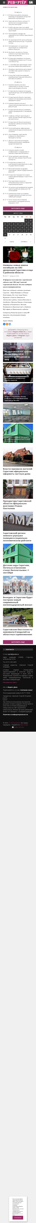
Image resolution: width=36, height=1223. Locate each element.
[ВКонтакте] (4, 324)
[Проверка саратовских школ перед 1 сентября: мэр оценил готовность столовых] (18, 413)
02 (31, 220)
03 (5, 224)
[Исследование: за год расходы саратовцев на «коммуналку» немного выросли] (18, 372)
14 (22, 227)
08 (26, 224)
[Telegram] (10, 324)
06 (18, 224)
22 (26, 231)
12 (13, 227)
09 (31, 224)
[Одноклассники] (7, 324)
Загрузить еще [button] (18, 208)
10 (5, 227)
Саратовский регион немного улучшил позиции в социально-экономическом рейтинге (17, 537)
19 (13, 231)
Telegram (21, 335)
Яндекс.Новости (19, 332)
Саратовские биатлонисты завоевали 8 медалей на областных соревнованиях (17, 632)
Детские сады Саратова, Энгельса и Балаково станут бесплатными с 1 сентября (16, 569)
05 (13, 224)
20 (18, 231)
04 (9, 224)
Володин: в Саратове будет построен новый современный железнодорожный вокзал (18, 601)
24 (5, 235)
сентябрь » (24, 242)
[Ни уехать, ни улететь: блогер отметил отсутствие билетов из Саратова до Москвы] (18, 392)
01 (26, 220)
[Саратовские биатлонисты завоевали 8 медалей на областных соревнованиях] (18, 617)
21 (22, 231)
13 (18, 227)
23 (31, 231)
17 (5, 231)
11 (9, 227)
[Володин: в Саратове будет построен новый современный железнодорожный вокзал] (18, 585)
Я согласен (18, 1217)
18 (9, 231)
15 (26, 227)
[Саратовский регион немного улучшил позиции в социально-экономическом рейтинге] (18, 521)
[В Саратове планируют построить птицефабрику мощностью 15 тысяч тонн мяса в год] (18, 433)
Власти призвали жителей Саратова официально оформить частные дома (17, 471)
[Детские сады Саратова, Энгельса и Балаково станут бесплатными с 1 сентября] (18, 553)
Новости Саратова (10, 7)
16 (31, 227)
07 (22, 224)
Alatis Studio (24, 725)
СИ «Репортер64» (14, 723)
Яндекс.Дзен (11, 335)
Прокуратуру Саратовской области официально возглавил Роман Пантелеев (17, 505)
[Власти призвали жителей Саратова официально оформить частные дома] (18, 457)
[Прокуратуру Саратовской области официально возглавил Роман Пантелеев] (18, 489)
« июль (11, 242)
